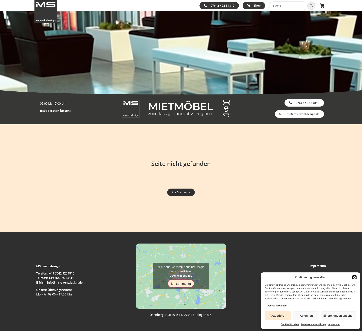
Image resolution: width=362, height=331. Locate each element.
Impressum (334, 324)
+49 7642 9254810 (61, 273)
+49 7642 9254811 (61, 278)
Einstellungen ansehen (338, 315)
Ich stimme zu (181, 283)
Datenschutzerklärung (313, 324)
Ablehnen (306, 315)
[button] (354, 277)
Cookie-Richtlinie (290, 324)
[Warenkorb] (322, 5)
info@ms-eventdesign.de (65, 282)
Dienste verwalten (277, 305)
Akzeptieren (278, 315)
